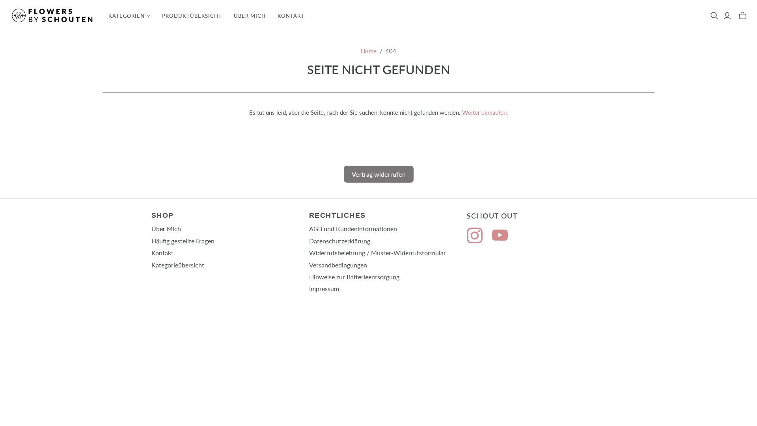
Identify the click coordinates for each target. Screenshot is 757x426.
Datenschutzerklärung (339, 241)
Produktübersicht (192, 16)
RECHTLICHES (337, 215)
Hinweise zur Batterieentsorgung (354, 276)
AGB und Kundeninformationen (353, 228)
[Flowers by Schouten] (53, 15)
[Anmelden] (727, 15)
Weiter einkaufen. (485, 112)
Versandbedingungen (338, 265)
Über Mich (250, 16)
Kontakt (291, 16)
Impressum (324, 288)
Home (369, 50)
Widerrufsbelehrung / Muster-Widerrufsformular (377, 252)
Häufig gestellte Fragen (182, 241)
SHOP (162, 215)
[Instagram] (475, 236)
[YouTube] (500, 236)
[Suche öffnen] (714, 16)
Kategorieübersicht (177, 265)
